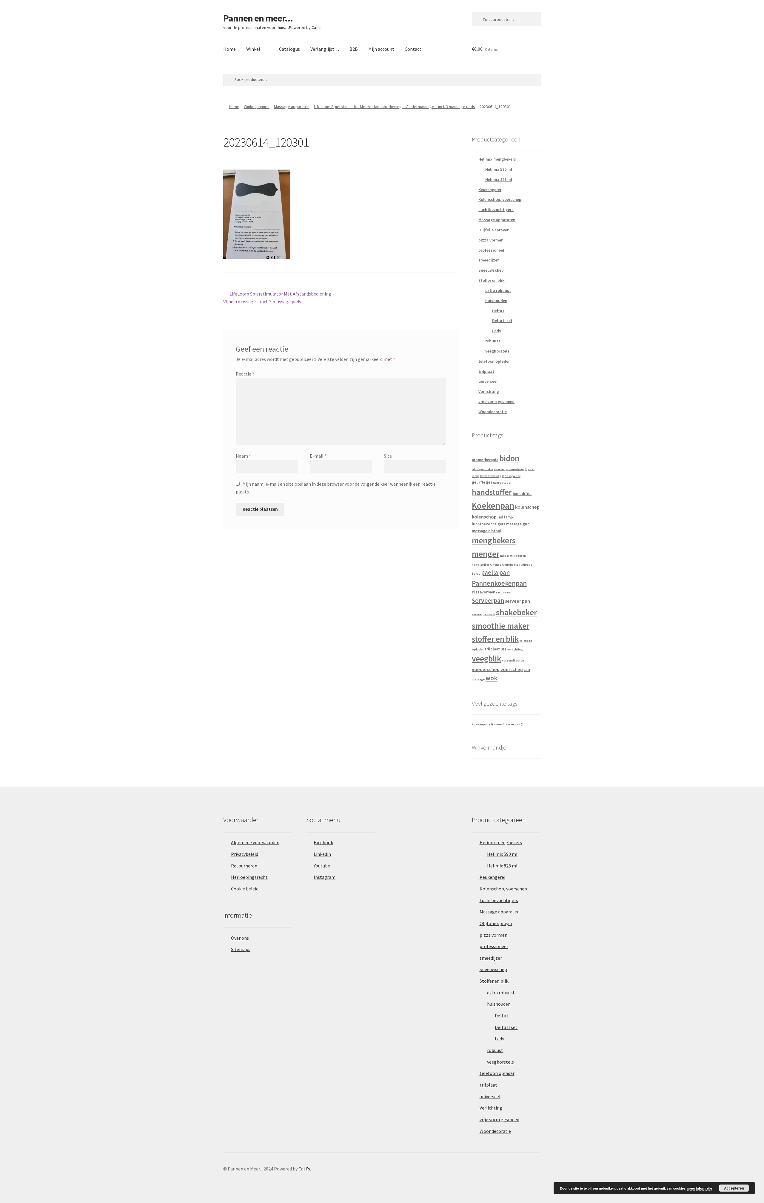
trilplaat (486, 371)
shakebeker (516, 612)
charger (499, 469)
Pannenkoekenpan (499, 583)
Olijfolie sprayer (493, 230)
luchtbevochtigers (488, 524)
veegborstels (497, 351)
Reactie (245, 374)
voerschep (511, 669)
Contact (413, 49)
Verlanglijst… (324, 49)
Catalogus (289, 49)
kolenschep (527, 507)
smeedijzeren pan (509, 724)
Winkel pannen (256, 106)
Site (388, 456)
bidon (509, 458)
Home (229, 49)
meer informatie (699, 1188)
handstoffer (492, 492)
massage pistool (486, 530)
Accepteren (734, 1188)
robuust (492, 341)
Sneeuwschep (491, 270)
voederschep (486, 669)
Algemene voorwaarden (255, 842)
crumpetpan (515, 469)
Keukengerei (489, 189)
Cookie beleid (244, 889)
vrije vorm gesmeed (496, 401)
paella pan (495, 572)
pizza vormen (490, 240)
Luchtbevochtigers (496, 209)
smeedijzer (488, 260)
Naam (243, 456)
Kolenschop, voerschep (499, 199)
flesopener (512, 476)
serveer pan (517, 601)
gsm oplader (502, 482)
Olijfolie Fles (511, 565)
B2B (353, 49)
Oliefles (495, 565)
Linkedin (322, 854)
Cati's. (304, 1169)
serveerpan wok (483, 614)
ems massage (492, 475)
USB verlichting (512, 649)
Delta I (498, 310)
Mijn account (381, 49)
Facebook (323, 842)
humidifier (522, 493)
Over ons (240, 938)
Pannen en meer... (258, 18)
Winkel (253, 49)
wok (491, 678)
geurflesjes (482, 482)
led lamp (505, 517)
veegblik (486, 659)
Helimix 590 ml (498, 169)
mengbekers (494, 540)
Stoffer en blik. (492, 280)
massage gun (517, 524)
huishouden (496, 300)
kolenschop (484, 517)
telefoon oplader (494, 361)
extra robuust (498, 290)
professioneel (491, 250)
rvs (509, 592)
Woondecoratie (492, 411)
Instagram (324, 877)
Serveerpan (488, 600)
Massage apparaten (291, 106)
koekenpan (482, 724)
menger (485, 554)
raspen (501, 592)
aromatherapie (485, 459)
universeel (487, 381)
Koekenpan (493, 505)
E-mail (318, 456)
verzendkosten (513, 660)
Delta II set (502, 320)
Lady (496, 330)
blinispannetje (482, 469)
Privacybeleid (244, 854)
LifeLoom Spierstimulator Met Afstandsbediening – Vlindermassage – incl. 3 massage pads (394, 106)
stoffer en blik (495, 639)
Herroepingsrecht (249, 877)
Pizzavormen (483, 592)
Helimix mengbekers (497, 159)
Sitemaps (240, 949)
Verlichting (488, 391)
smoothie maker (500, 626)
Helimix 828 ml (498, 179)
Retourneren (244, 866)
